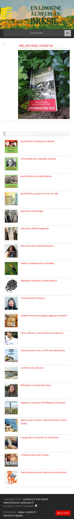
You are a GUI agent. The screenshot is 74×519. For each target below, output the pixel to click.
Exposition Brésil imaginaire (35, 228)
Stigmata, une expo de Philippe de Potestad (43, 402)
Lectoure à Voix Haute (35, 499)
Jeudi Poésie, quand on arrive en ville (39, 193)
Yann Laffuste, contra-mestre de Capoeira (42, 332)
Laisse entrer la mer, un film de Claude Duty (43, 350)
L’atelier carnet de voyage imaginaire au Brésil (44, 315)
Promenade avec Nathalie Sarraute (38, 158)
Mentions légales (13, 515)
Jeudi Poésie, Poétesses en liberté (37, 141)
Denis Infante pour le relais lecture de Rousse (43, 472)
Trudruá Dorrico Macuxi (33, 298)
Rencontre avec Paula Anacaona (37, 245)
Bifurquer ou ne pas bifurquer (36, 385)
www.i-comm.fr (27, 512)
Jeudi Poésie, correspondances (36, 176)
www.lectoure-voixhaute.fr (18, 502)
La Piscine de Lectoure (32, 367)
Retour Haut (63, 512)
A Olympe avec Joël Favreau (35, 454)
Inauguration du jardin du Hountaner (40, 437)
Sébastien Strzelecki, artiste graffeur (39, 280)
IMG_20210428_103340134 (36, 46)
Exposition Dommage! (32, 210)
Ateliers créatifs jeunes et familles (37, 263)
